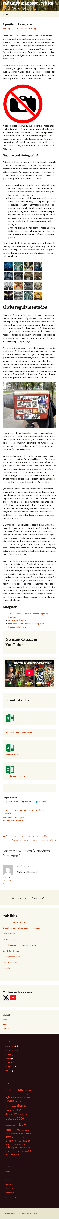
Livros (7, 1070)
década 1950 (13, 1110)
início (7, 1171)
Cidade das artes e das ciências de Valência (28, 836)
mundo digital (11, 1197)
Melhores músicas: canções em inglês (18, 974)
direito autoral (24, 28)
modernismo (11, 1140)
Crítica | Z (6, 968)
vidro (18, 1154)
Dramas (8, 1054)
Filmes (8, 1058)
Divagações (10, 1050)
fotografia (35, 28)
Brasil (13, 1097)
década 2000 (14, 1118)
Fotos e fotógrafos (17, 620)
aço (27, 1094)
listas (10, 1062)
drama (22, 1105)
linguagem (9, 1184)
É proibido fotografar (18, 626)
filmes (16, 1129)
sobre (5, 1019)
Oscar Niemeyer (20, 1144)
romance (8, 1151)
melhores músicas (21, 1136)
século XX (26, 1151)
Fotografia (9, 28)
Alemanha (27, 1090)
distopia (14, 1106)
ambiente (9, 1188)
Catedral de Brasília (11, 951)
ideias (7, 1180)
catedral (27, 1098)
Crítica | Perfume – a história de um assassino (21, 928)
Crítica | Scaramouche (11, 956)
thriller (12, 1154)
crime (7, 1106)
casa (23, 1097)
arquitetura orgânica (11, 1094)
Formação (25, 1130)
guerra (17, 1133)
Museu (20, 1141)
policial (9, 1147)
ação (8, 1097)
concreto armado (21, 1101)
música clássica (10, 1144)
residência (25, 1147)
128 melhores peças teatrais (14, 922)
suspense (17, 1151)
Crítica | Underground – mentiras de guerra (20, 945)
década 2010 (9, 1125)
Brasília (18, 1098)
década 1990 (22, 1114)
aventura (22, 1094)
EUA (22, 1124)
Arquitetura (10, 1046)
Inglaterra (27, 1133)
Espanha (16, 1125)
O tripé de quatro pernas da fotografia (26, 623)
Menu (5, 13)
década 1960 (11, 1114)
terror (7, 1154)
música (26, 1140)
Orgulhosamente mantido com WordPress (20, 1213)
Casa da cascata (9, 939)
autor (5, 1024)
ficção (8, 1129)
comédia (9, 1100)
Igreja (22, 1133)
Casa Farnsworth (9, 933)
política (17, 1147)
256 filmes (14, 1089)
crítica (8, 1176)
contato (6, 1028)
